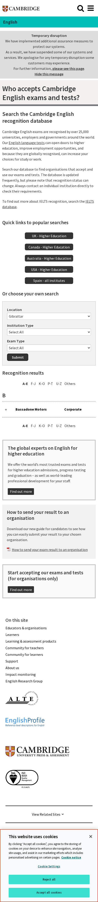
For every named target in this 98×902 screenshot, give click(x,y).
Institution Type (20, 325)
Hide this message (49, 74)
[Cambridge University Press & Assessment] (37, 766)
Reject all (49, 879)
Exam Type (15, 341)
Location (14, 309)
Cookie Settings (49, 866)
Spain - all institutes (49, 280)
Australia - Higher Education (49, 258)
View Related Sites (46, 814)
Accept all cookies (48, 892)
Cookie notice (71, 857)
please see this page (68, 68)
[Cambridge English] (21, 8)
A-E (25, 383)
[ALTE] (21, 713)
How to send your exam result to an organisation (50, 549)
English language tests (27, 142)
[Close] (91, 836)
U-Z (59, 383)
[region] (49, 865)
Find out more (21, 491)
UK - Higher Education (49, 236)
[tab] (49, 409)
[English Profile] (24, 735)
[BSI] (21, 796)
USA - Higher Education (49, 269)
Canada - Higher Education (49, 247)
